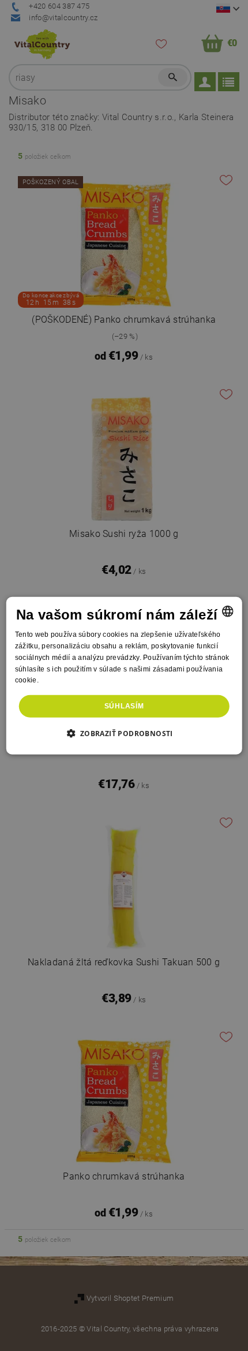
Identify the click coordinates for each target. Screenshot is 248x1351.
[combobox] (227, 611)
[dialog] (124, 676)
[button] (123, 733)
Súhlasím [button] (124, 706)
